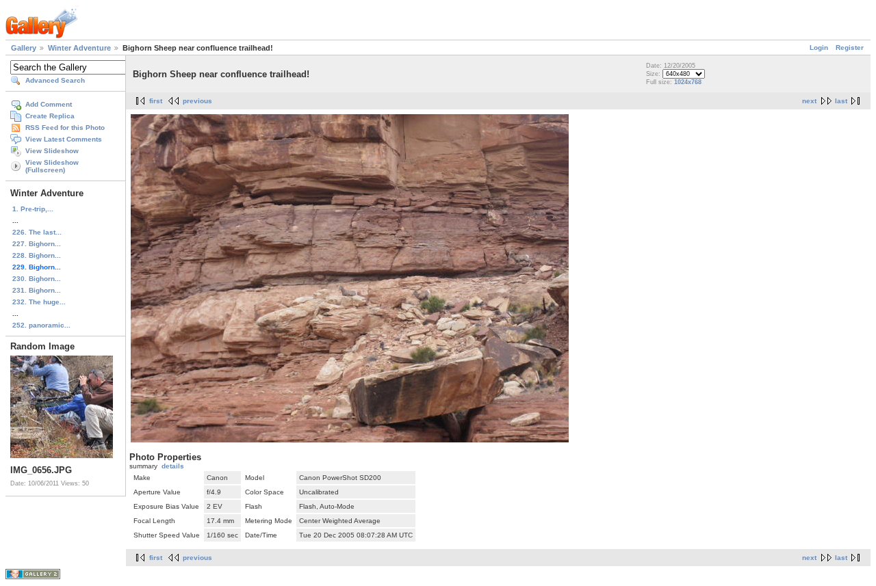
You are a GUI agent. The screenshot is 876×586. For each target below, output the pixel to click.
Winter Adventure (79, 48)
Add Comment (48, 104)
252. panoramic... (41, 325)
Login (819, 47)
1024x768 (687, 82)
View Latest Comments (63, 139)
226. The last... (37, 232)
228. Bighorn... (36, 255)
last (841, 101)
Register (850, 47)
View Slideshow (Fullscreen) (52, 166)
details (173, 466)
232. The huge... (39, 302)
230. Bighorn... (36, 278)
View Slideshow (52, 151)
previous (197, 101)
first (155, 101)
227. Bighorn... (36, 244)
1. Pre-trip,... (32, 209)
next (809, 101)
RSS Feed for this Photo (65, 127)
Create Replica (50, 116)
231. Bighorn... (36, 290)
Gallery (23, 48)
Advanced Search (55, 80)
